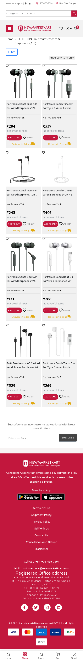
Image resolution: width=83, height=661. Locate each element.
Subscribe (68, 437)
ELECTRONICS (27, 39)
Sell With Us (41, 528)
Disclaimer (41, 549)
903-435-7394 (46, 3)
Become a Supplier (14, 3)
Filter (11, 52)
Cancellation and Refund (41, 542)
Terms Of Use (41, 508)
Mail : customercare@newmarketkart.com (41, 568)
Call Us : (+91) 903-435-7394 (41, 561)
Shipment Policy (41, 515)
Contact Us (41, 535)
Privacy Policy (41, 521)
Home (9, 39)
